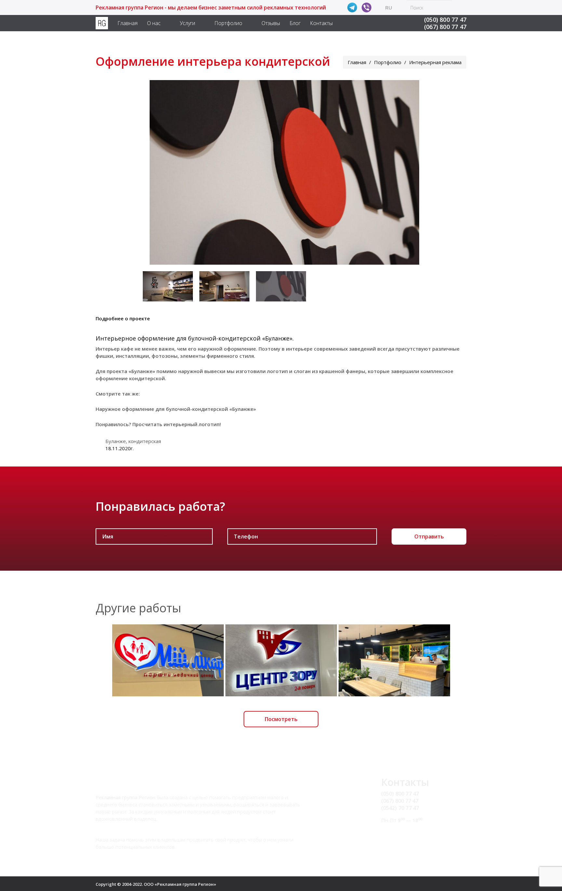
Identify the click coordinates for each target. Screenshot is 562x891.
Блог (295, 23)
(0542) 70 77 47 (400, 808)
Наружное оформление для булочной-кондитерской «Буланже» (176, 409)
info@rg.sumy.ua (401, 832)
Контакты (321, 23)
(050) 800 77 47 (445, 19)
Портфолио (228, 23)
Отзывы (270, 23)
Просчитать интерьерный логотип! (176, 424)
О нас (154, 23)
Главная (127, 23)
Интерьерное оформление (135, 338)
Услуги (187, 23)
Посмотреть (281, 719)
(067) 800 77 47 (445, 27)
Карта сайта (396, 840)
